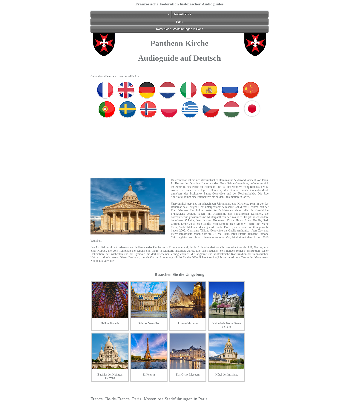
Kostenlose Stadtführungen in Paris (179, 29)
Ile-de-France (182, 14)
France (96, 398)
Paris (179, 21)
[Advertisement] (179, 145)
